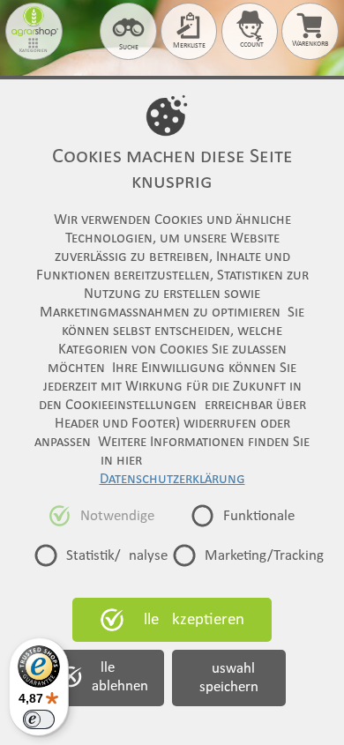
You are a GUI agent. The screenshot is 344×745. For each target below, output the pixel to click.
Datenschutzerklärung (172, 479)
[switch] (39, 719)
